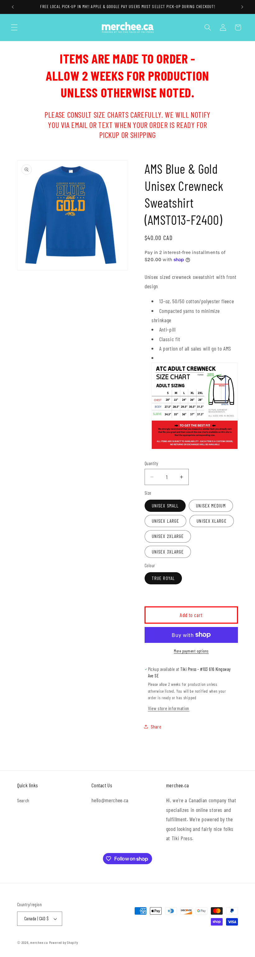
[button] (14, 27)
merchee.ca (39, 942)
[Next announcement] (242, 7)
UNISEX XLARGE (211, 521)
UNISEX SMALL (165, 505)
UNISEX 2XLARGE (168, 536)
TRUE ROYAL (163, 578)
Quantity (151, 463)
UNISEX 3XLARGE (168, 551)
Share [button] (156, 726)
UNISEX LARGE (165, 521)
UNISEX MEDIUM (210, 505)
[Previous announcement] (13, 7)
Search (23, 800)
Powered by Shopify (63, 942)
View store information (169, 708)
